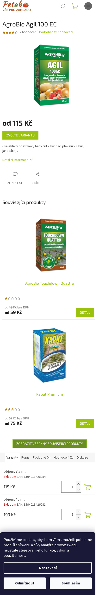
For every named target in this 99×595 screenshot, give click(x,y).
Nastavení (48, 567)
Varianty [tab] (12, 457)
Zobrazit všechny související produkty (49, 444)
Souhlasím (71, 583)
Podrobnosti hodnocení (56, 32)
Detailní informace (15, 160)
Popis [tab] (25, 457)
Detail (85, 312)
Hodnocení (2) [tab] (64, 457)
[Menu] (88, 6)
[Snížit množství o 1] (78, 489)
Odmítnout (24, 583)
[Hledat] (63, 6)
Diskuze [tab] (82, 457)
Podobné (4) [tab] (41, 457)
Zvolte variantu (20, 135)
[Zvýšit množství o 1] (78, 484)
